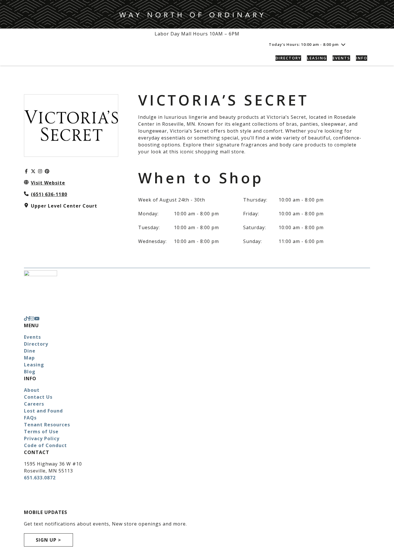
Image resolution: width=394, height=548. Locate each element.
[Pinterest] (47, 171)
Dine (29, 351)
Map (29, 358)
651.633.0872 (40, 477)
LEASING (317, 58)
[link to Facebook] (29, 318)
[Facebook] (26, 171)
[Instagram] (40, 171)
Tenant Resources (47, 424)
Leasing (34, 364)
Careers (34, 404)
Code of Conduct (45, 445)
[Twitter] (33, 171)
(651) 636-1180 (49, 194)
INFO (361, 58)
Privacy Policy (41, 438)
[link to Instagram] (32, 318)
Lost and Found (43, 411)
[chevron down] (343, 44)
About (32, 390)
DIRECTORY (288, 58)
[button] (363, 44)
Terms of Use (41, 431)
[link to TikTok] (26, 318)
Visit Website (48, 183)
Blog (29, 371)
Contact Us (38, 397)
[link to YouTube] (37, 318)
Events (32, 337)
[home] (64, 58)
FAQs (30, 418)
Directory (36, 344)
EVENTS (341, 58)
